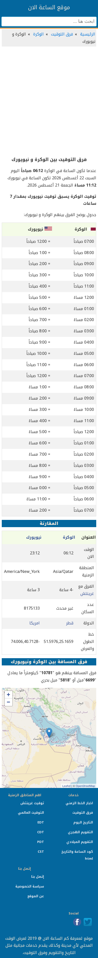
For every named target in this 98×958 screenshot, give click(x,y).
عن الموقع (35, 896)
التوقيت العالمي (31, 812)
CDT (40, 832)
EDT (40, 822)
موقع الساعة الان (49, 7)
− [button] (8, 702)
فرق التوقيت (62, 34)
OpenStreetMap (85, 786)
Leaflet (66, 786)
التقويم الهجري (80, 832)
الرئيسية (87, 34)
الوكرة (38, 34)
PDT (40, 842)
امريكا (34, 623)
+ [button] (8, 694)
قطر (69, 623)
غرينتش (87, 593)
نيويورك (33, 537)
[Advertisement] (49, 102)
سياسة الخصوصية (29, 886)
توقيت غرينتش (32, 803)
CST (41, 851)
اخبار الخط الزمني (79, 803)
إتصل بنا (37, 876)
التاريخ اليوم (83, 822)
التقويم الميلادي (79, 842)
